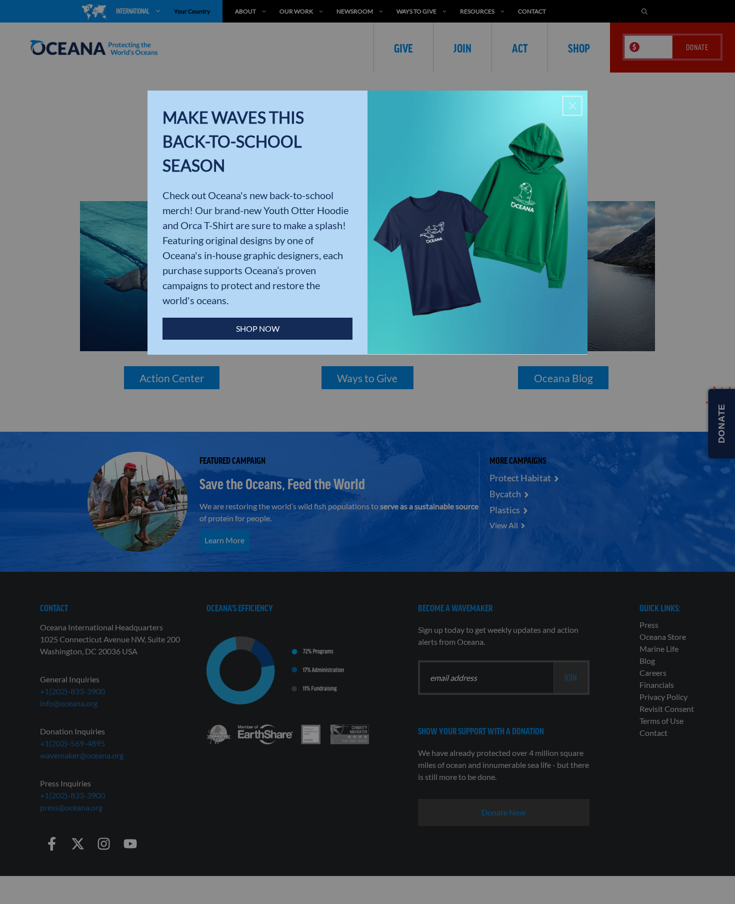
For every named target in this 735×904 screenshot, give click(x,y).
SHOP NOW (258, 328)
